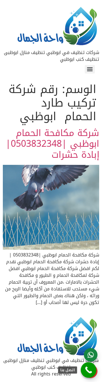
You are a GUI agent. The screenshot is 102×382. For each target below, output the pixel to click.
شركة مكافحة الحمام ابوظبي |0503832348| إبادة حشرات (52, 143)
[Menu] (90, 69)
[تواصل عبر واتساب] (90, 355)
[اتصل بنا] (88, 370)
